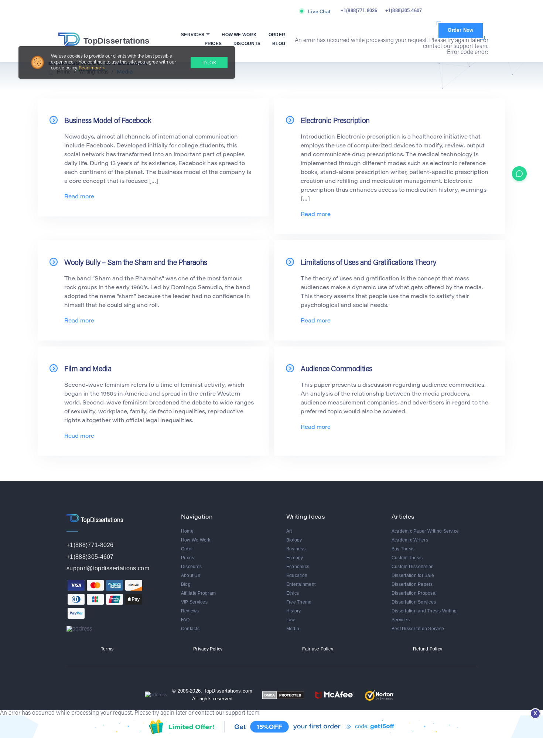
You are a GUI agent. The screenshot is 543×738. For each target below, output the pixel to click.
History (293, 611)
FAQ (185, 619)
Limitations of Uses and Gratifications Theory (368, 263)
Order (277, 34)
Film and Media (87, 369)
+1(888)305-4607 (403, 10)
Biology (294, 540)
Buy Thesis (403, 548)
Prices (213, 43)
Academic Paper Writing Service (425, 531)
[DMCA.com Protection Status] (283, 695)
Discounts (246, 43)
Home (187, 531)
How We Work (239, 34)
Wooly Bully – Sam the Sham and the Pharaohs (135, 263)
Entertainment (300, 584)
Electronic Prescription (335, 121)
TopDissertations (116, 40)
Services (193, 34)
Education (296, 575)
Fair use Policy (317, 649)
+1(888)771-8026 (359, 10)
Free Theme (298, 602)
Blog (278, 43)
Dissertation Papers (412, 584)
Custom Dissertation (413, 566)
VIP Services (194, 602)
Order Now (461, 30)
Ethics (292, 593)
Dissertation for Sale (413, 575)
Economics (297, 566)
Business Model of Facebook (107, 121)
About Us (190, 575)
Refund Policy (427, 649)
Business (295, 548)
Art (289, 531)
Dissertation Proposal (414, 593)
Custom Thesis (407, 557)
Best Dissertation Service (418, 628)
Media (292, 628)
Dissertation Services (414, 602)
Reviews (190, 611)
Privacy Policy (207, 649)
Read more (79, 197)
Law (290, 619)
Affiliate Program (198, 593)
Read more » (92, 68)
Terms (107, 649)
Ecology (294, 557)
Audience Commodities (336, 369)
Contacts (190, 628)
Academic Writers (410, 540)
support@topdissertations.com (107, 568)
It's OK (209, 63)
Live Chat (319, 11)
